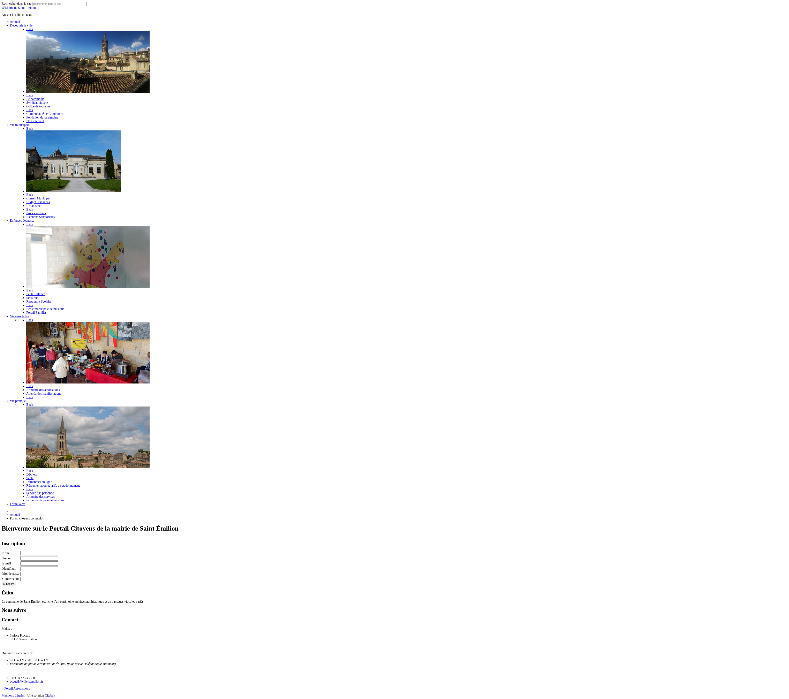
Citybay (50, 695)
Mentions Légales (13, 695)
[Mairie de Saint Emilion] (19, 7)
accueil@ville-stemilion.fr (26, 681)
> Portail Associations (16, 688)
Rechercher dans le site (16, 3)
